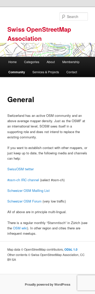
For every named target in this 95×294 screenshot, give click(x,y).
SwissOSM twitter (20, 169)
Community (16, 72)
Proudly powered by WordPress (47, 284)
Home (12, 62)
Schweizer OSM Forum (24, 201)
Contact (71, 72)
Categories (31, 62)
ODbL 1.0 (71, 249)
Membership (71, 62)
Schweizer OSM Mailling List (28, 190)
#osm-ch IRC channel (23, 179)
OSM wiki (20, 228)
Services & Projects (45, 72)
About (51, 62)
